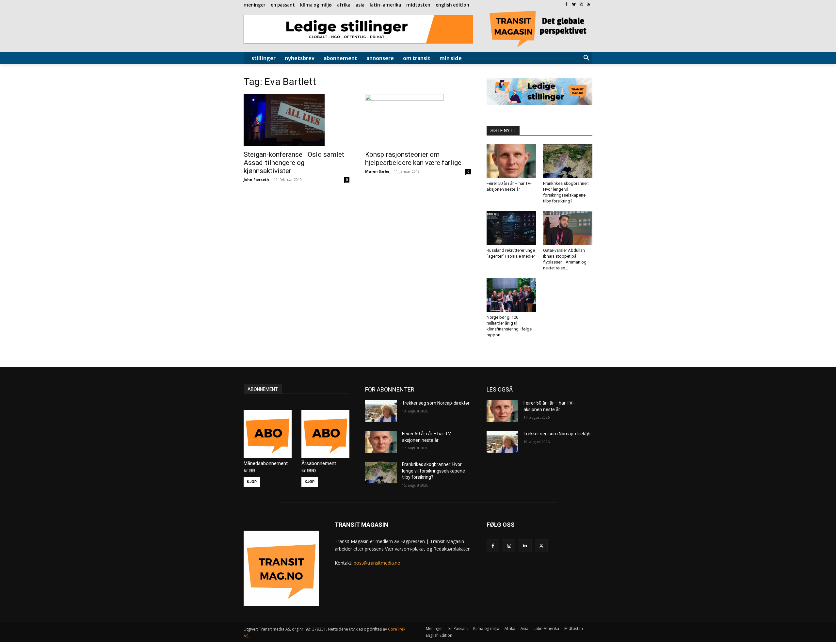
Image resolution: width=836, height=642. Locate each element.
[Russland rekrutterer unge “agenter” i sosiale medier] (511, 228)
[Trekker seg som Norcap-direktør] (381, 411)
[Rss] (588, 4)
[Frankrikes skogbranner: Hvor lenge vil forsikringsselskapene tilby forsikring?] (568, 161)
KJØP (252, 481)
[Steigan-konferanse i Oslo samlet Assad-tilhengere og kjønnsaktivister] (296, 120)
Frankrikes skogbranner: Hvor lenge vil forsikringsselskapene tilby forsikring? (433, 471)
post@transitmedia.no (377, 563)
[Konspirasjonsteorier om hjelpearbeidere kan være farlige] (418, 120)
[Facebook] (566, 4)
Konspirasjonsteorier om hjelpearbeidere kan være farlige (413, 159)
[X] (541, 545)
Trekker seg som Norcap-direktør (436, 403)
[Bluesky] (574, 4)
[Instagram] (581, 4)
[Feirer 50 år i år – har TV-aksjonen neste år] (511, 161)
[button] (586, 58)
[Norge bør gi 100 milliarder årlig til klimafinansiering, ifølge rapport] (511, 295)
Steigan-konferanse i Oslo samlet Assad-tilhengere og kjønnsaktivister (294, 163)
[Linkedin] (525, 545)
